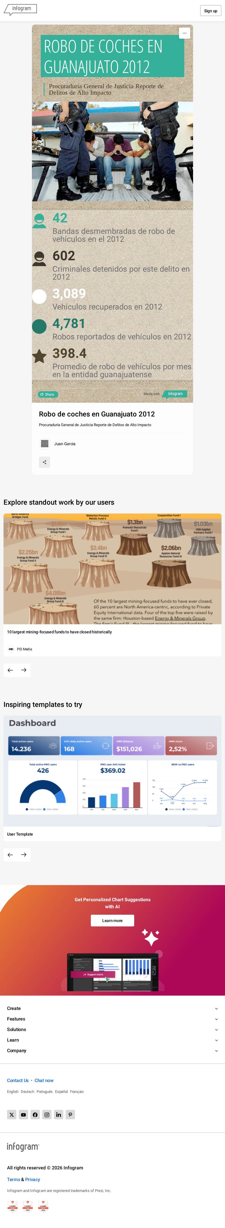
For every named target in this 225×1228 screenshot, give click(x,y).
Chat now (44, 1080)
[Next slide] (23, 670)
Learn (13, 1040)
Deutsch (27, 1091)
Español (61, 1091)
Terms (13, 1179)
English (12, 1091)
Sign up (210, 10)
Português (45, 1091)
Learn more (112, 920)
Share (49, 394)
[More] (184, 33)
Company (16, 1050)
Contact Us (18, 1080)
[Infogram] (20, 10)
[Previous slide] (10, 670)
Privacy (32, 1179)
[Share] (44, 462)
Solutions (16, 1029)
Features (16, 1019)
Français (77, 1091)
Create (14, 1008)
